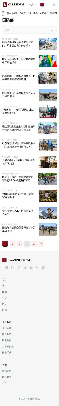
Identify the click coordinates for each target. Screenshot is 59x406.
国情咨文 (43, 13)
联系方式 (6, 376)
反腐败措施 (8, 346)
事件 (35, 13)
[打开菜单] (53, 4)
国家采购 (6, 352)
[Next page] (41, 244)
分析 (4, 297)
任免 (29, 13)
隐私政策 (6, 334)
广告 (4, 383)
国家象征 (6, 340)
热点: (3, 13)
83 (34, 243)
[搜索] (52, 29)
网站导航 (6, 370)
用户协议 (6, 328)
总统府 (22, 13)
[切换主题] (44, 4)
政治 (4, 291)
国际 (4, 309)
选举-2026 (12, 13)
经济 (4, 303)
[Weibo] (24, 267)
